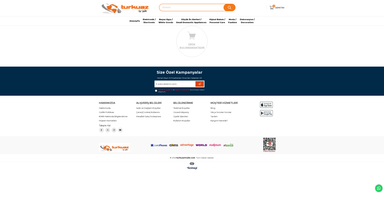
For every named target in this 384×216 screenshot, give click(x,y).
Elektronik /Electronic (149, 21)
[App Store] (266, 105)
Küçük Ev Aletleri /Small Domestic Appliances (191, 21)
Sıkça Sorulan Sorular (221, 112)
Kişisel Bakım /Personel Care (217, 21)
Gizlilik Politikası (106, 112)
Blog (213, 108)
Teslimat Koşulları (181, 108)
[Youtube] (120, 130)
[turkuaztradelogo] (114, 147)
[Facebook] (101, 130)
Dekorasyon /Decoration (247, 21)
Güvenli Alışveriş (181, 112)
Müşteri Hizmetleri (108, 120)
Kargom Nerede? (219, 120)
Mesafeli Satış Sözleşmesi (148, 116)
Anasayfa (134, 21)
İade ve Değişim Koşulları (148, 108)
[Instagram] (114, 130)
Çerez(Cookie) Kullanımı (148, 112)
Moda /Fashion (232, 21)
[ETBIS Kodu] (269, 145)
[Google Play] (266, 113)
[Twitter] (107, 130)
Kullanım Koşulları (181, 120)
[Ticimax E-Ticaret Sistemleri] (192, 168)
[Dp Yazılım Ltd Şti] (192, 163)
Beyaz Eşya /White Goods (166, 21)
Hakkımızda (105, 108)
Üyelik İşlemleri (180, 116)
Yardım (214, 116)
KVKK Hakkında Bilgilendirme (113, 116)
